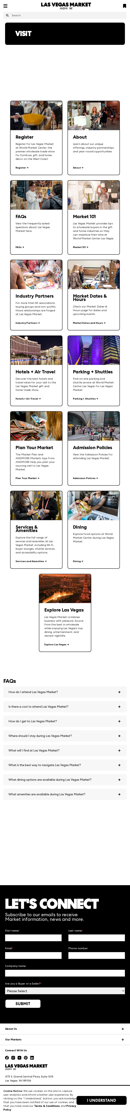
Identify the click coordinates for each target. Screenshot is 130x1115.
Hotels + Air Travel (27, 398)
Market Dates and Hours (88, 323)
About (77, 167)
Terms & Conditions (47, 1106)
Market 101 (79, 247)
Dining (77, 561)
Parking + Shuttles (84, 398)
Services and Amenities (30, 561)
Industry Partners (26, 323)
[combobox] (65, 15)
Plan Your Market (26, 478)
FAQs (19, 247)
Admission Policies (84, 478)
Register (21, 167)
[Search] (7, 16)
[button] (65, 692)
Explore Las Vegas (55, 644)
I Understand (101, 1100)
